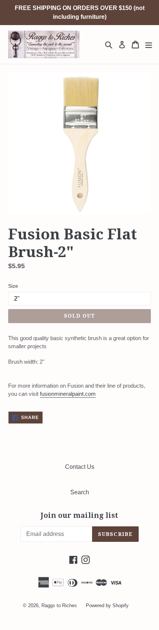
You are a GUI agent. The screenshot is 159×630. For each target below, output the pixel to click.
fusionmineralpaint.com (68, 394)
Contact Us (79, 467)
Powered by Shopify (107, 605)
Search (79, 492)
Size (13, 286)
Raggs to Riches (59, 605)
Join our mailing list (79, 516)
